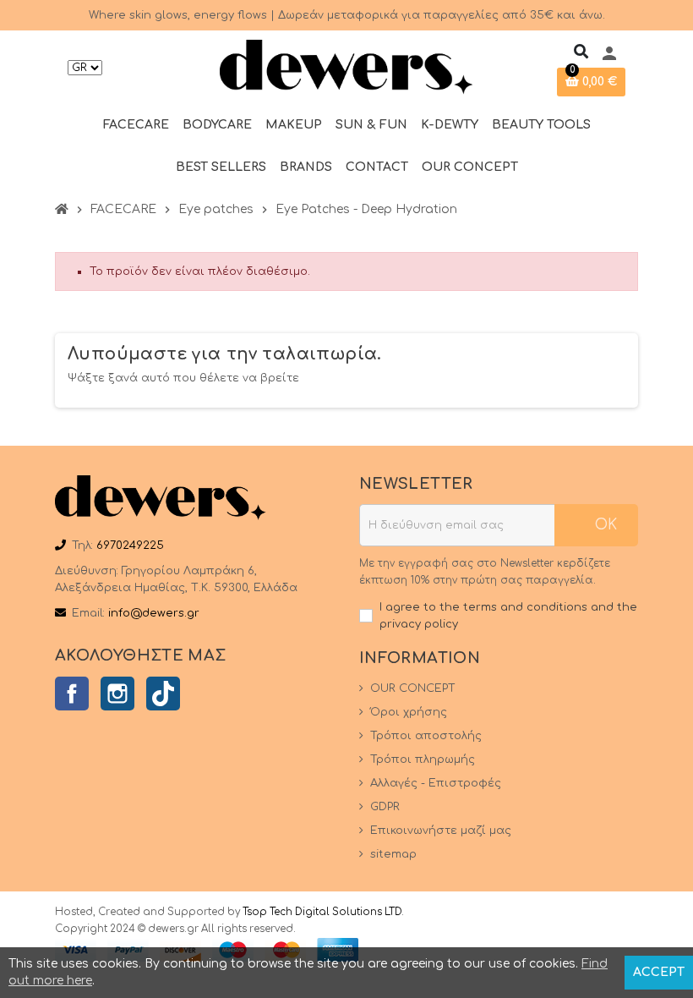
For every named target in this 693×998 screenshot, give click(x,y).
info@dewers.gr (153, 613)
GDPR (385, 807)
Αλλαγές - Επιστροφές (435, 783)
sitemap (393, 854)
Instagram (117, 693)
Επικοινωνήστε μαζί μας (440, 830)
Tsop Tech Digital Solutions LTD (322, 912)
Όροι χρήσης (408, 712)
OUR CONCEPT (413, 688)
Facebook (72, 693)
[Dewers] (346, 67)
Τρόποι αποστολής (426, 736)
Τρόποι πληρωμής (422, 759)
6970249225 (130, 545)
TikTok (163, 693)
